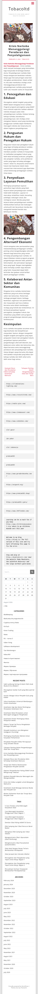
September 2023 (9, 900)
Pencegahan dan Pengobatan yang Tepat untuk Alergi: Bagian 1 (17, 859)
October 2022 (8, 928)
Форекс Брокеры (10, 666)
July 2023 (7, 908)
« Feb (5, 606)
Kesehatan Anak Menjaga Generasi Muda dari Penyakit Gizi (18, 789)
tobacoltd (25, 59)
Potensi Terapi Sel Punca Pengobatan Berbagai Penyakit (17, 725)
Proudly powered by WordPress (18, 986)
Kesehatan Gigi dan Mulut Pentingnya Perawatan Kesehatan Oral (17, 708)
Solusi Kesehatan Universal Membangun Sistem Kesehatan (18, 702)
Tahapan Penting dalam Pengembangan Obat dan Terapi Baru (18, 748)
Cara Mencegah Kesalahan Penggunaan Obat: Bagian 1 (15, 812)
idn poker (10, 438)
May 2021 (7, 960)
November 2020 (9, 964)
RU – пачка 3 (8, 638)
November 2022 (9, 924)
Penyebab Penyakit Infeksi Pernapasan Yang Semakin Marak (17, 743)
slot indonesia (12, 447)
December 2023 (9, 888)
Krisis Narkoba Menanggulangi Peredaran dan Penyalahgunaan (18, 754)
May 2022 (7, 948)
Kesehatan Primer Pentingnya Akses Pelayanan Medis (16, 720)
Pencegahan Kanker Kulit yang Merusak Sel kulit (19, 691)
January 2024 (8, 884)
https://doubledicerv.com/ (16, 557)
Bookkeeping (8, 615)
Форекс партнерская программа (15, 674)
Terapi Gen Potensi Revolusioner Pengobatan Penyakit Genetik (15, 766)
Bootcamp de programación (13, 619)
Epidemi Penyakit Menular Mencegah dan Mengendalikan (18, 777)
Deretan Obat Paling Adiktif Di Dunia (18, 822)
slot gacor (10, 430)
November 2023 (9, 892)
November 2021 (9, 952)
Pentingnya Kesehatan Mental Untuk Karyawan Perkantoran (17, 737)
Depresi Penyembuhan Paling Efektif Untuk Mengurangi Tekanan (19, 771)
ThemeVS (24, 988)
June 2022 (7, 944)
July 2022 (7, 940)
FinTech (6, 626)
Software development (12, 646)
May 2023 (7, 916)
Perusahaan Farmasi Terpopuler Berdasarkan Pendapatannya (16, 870)
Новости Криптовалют (12, 658)
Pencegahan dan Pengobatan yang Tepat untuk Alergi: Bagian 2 (17, 864)
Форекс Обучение (10, 670)
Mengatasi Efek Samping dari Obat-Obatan (17, 833)
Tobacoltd (19, 9)
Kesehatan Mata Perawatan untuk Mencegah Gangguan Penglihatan (16, 714)
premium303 (10, 456)
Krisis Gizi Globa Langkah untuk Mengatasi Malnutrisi (19, 783)
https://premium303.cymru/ (16, 502)
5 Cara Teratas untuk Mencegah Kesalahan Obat (16, 807)
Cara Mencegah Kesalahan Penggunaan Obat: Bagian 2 (15, 818)
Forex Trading (8, 630)
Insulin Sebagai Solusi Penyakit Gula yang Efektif (18, 696)
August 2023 (8, 904)
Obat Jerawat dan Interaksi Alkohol (17, 854)
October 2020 (8, 968)
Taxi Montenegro (10, 650)
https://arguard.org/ (14, 484)
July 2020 (7, 972)
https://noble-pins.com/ (16, 403)
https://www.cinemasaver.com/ (18, 412)
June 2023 (7, 912)
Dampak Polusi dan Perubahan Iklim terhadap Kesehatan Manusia (16, 760)
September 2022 (9, 932)
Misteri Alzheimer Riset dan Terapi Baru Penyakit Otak (18, 794)
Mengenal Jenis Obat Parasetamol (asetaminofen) (17, 844)
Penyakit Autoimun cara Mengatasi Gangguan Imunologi (16, 731)
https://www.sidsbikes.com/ (17, 421)
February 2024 (9, 880)
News (6, 634)
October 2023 (8, 897)
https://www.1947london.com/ (17, 511)
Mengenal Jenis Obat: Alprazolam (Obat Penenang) (16, 838)
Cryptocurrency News (11, 623)
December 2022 (9, 920)
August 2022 (8, 936)
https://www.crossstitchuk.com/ (19, 395)
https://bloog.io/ (13, 539)
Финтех (6, 662)
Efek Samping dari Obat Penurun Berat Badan (18, 827)
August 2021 (8, 956)
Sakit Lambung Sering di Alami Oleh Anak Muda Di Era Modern (18, 685)
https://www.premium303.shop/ (18, 493)
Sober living (8, 642)
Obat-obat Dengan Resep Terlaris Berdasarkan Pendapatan (16, 849)
